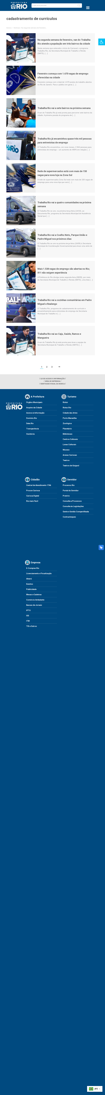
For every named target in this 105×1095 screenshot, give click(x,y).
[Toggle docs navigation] (87, 8)
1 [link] (41, 367)
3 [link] (51, 367)
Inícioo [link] (8, 28)
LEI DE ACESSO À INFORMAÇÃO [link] (52, 379)
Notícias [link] (17, 28)
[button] (79, 5)
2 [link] (46, 367)
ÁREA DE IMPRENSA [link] (52, 381)
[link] (101, 42)
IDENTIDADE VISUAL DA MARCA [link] (52, 384)
